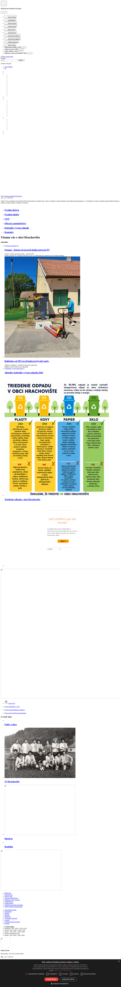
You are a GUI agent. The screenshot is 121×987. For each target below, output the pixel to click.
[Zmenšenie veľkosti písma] (20, 49)
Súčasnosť (8, 917)
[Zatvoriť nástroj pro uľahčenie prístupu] (5, 12)
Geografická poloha (10, 910)
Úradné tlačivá (12, 210)
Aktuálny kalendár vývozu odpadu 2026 (24, 372)
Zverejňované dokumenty (18, 713)
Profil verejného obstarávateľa (13, 906)
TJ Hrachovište (12, 781)
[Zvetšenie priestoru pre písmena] (31, 53)
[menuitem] (6, 72)
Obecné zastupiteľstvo (15, 223)
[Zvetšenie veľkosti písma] (23, 49)
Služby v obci (15, 706)
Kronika (7, 915)
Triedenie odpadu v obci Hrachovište (22, 499)
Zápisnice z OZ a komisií (12, 900)
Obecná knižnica (20, 710)
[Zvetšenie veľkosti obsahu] (25, 47)
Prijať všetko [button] (51, 979)
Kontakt (7, 923)
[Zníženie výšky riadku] (19, 51)
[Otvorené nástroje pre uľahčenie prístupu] (4, 3)
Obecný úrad (8, 896)
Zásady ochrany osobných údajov (63, 970)
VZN (7, 219)
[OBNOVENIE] (2, 12)
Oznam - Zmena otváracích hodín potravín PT (27, 250)
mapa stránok (8, 67)
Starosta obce (8, 895)
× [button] (119, 961)
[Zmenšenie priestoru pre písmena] (28, 53)
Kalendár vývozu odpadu (17, 228)
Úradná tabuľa (12, 214)
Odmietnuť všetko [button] (68, 979)
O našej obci (11, 703)
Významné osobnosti (11, 918)
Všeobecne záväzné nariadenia (14, 905)
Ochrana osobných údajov (12, 922)
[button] (60, 189)
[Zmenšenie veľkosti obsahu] (22, 47)
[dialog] (60, 973)
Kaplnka (9, 846)
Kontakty (9, 232)
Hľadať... (3, 58)
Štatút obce (8, 893)
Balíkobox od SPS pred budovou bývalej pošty (27, 361)
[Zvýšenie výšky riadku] (22, 51)
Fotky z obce (11, 724)
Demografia (8, 911)
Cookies (7, 920)
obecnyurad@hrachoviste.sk (13, 196)
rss (5, 68)
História (9, 838)
